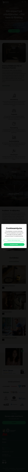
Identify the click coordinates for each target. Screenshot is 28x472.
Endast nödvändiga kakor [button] (14, 240)
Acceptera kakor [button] (14, 244)
